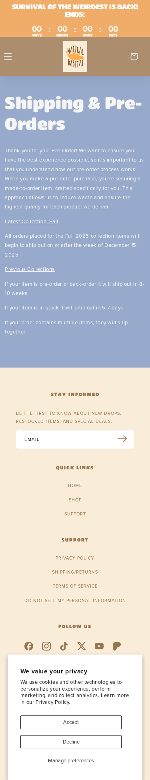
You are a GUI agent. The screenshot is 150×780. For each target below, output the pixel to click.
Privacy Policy (75, 558)
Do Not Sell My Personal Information (75, 600)
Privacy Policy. (53, 701)
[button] (8, 56)
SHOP (75, 500)
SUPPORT (75, 514)
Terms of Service (75, 586)
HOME (75, 485)
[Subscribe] (125, 439)
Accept (71, 721)
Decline (71, 741)
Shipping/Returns (75, 572)
